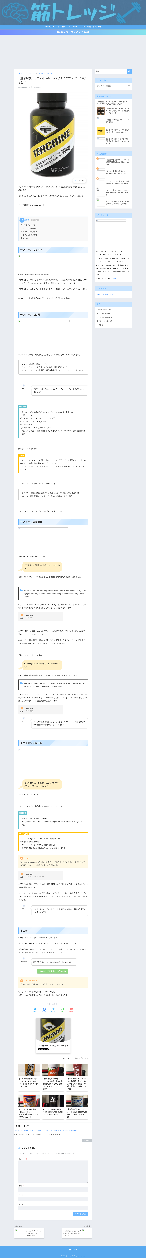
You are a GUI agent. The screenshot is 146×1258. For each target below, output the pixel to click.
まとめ (24, 238)
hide (35, 220)
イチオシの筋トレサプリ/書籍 (91, 27)
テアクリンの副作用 (29, 235)
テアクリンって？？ (29, 225)
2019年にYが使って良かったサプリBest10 (73, 32)
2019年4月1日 (72, 1131)
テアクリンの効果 (28, 228)
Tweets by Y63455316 (104, 294)
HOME (74, 1249)
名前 (21, 1186)
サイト (20, 1204)
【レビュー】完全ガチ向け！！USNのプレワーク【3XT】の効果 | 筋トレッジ (41, 1131)
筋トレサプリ (73, 27)
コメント (22, 1159)
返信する (86, 1140)
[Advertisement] (73, 52)
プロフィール (49, 27)
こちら (114, 278)
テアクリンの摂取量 (29, 232)
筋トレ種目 (61, 27)
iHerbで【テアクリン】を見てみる (53, 971)
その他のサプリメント (80, 1058)
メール (22, 1195)
